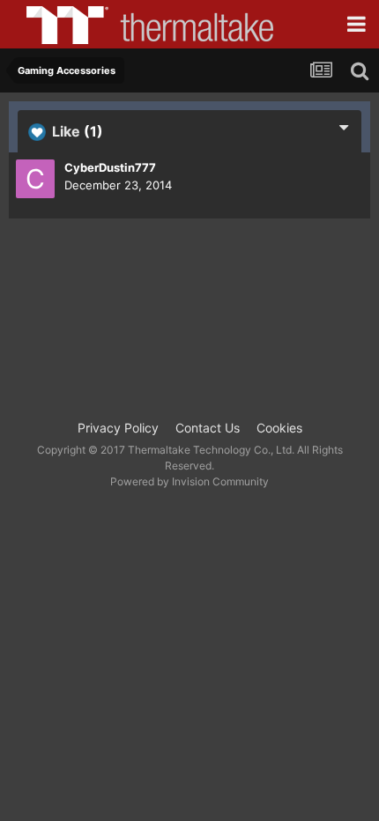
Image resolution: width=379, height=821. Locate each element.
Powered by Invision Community (189, 481)
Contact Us (207, 427)
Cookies (279, 427)
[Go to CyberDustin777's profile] (35, 178)
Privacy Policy (118, 427)
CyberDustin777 (110, 167)
